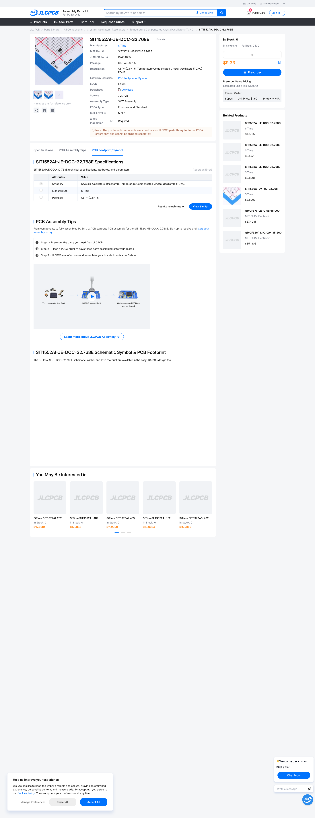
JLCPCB (35, 29)
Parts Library (51, 29)
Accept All (93, 802)
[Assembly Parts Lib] (44, 13)
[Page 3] (129, 532)
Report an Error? (202, 169)
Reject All (63, 802)
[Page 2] (123, 532)
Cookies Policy (26, 793)
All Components (73, 29)
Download (127, 89)
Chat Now (294, 775)
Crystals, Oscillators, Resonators (106, 29)
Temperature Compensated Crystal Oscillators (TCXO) (162, 29)
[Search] (221, 12)
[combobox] (147, 12)
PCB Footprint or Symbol (132, 78)
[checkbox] (41, 183)
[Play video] (91, 296)
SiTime (122, 45)
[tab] (43, 150)
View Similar (201, 206)
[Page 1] (116, 532)
